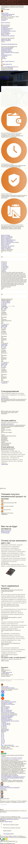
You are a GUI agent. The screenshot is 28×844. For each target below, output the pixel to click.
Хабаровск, (15, 758)
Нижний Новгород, (6, 758)
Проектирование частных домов (10, 721)
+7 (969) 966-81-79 (6, 15)
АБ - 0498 (3, 309)
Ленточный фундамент (7, 716)
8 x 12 (2, 736)
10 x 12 (3, 741)
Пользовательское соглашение (9, 70)
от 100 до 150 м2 (5, 723)
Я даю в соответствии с (14, 818)
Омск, (2, 757)
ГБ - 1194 (3, 328)
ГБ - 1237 (3, 366)
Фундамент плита (6, 718)
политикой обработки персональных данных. (14, 818)
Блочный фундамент (6, 719)
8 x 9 (2, 734)
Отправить (3, 820)
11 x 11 (2, 743)
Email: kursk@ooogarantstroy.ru (9, 66)
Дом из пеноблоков (6, 710)
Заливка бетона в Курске (8, 704)
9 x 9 (2, 737)
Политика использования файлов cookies (12, 778)
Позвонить (3, 789)
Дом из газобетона (6, 711)
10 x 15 (3, 742)
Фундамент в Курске (6, 703)
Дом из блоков (5, 706)
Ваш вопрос (4, 804)
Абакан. (20, 758)
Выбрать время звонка (6, 821)
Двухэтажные (5, 730)
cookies (15, 836)
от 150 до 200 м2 (5, 724)
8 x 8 (2, 733)
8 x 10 (2, 735)
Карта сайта (4, 779)
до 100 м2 (3, 725)
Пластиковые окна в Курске (8, 702)
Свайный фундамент (6, 717)
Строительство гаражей (7, 712)
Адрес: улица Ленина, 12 (7, 61)
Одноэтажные (5, 729)
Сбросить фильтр (6, 300)
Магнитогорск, (18, 757)
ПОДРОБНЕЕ (4, 464)
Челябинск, (8, 757)
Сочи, (12, 757)
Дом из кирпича (5, 708)
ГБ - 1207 (3, 347)
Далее (1, 809)
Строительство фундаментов (9, 715)
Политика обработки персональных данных (13, 776)
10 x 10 (3, 740)
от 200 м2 (4, 727)
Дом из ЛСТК (4, 709)
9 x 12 (2, 739)
